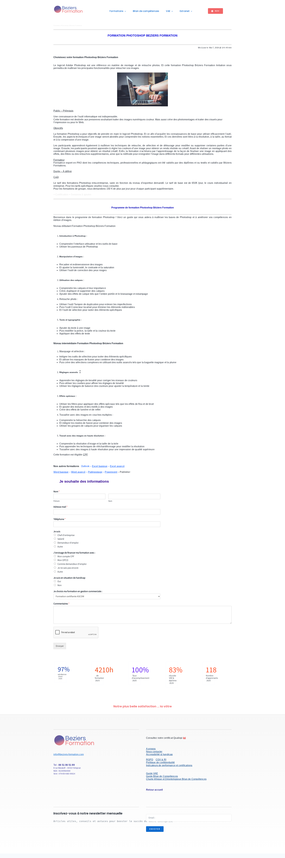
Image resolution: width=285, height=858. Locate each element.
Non (59, 585)
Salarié (60, 538)
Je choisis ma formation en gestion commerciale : (77, 591)
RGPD (149, 759)
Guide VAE (152, 773)
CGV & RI (161, 759)
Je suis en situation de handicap (69, 577)
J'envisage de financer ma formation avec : (74, 552)
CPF (85, 454)
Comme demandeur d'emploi (72, 564)
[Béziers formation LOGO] (68, 6)
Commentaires (61, 603)
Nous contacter (154, 751)
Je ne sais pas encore (67, 567)
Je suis (56, 531)
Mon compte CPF (65, 556)
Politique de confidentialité (160, 762)
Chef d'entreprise (66, 535)
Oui (59, 581)
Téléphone (59, 519)
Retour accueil (154, 789)
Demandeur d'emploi (68, 542)
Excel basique (99, 466)
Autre (60, 546)
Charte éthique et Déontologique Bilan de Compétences (176, 779)
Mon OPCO (62, 560)
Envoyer (60, 646)
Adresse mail (60, 506)
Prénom (56, 501)
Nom (56, 491)
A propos (151, 748)
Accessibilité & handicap (159, 754)
